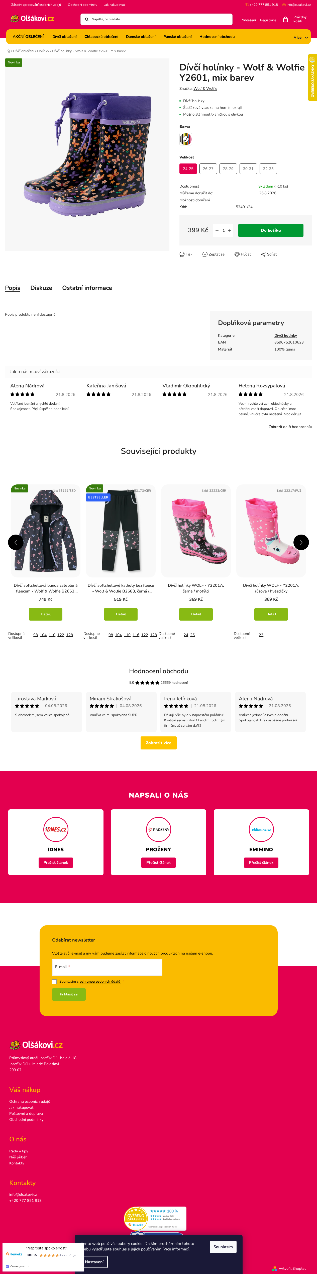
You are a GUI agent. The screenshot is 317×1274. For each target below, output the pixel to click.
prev (16, 542)
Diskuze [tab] (41, 288)
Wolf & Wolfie (205, 88)
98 (35, 634)
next (301, 542)
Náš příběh (18, 1157)
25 (192, 634)
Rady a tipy (18, 1151)
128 (69, 634)
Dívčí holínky (285, 335)
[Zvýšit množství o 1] (229, 230)
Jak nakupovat (114, 5)
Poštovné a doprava (26, 1113)
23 (261, 634)
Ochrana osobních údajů (29, 1101)
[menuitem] (28, 36)
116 (136, 634)
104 (43, 634)
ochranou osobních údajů (100, 981)
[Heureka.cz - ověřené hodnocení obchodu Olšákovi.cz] (158, 1219)
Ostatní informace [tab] (87, 288)
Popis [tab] (12, 288)
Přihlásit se (69, 994)
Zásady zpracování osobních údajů (36, 5)
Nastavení (94, 1262)
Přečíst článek (56, 862)
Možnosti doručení (194, 200)
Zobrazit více (158, 743)
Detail (46, 614)
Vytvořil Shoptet (292, 1268)
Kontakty (16, 1163)
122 (60, 634)
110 (52, 634)
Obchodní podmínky (82, 5)
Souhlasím (223, 1247)
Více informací (176, 1249)
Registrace (268, 20)
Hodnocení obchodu (158, 671)
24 (186, 634)
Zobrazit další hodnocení (289, 426)
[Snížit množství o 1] (217, 230)
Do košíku (271, 230)
